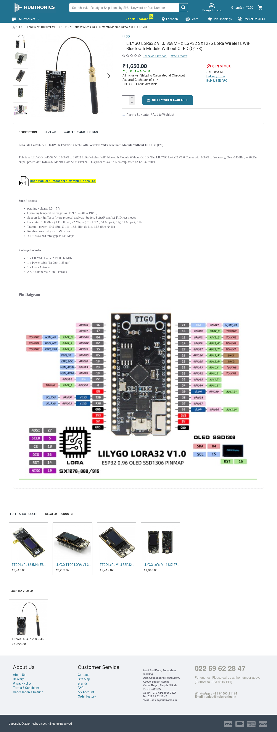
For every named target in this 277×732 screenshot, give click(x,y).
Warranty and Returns (81, 132)
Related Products (58, 514)
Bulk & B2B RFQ (216, 80)
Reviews (50, 132)
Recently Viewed (21, 590)
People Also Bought (23, 514)
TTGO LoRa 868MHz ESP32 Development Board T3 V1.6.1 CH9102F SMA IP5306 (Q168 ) (29, 564)
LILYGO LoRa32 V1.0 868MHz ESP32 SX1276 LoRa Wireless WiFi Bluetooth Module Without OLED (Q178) (29, 639)
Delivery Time (215, 76)
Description (28, 132)
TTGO (126, 36)
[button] (34, 75)
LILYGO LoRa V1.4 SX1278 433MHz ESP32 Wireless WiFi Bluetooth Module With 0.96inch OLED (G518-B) (161, 564)
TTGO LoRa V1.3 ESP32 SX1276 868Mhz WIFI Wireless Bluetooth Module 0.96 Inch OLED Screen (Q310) (117, 564)
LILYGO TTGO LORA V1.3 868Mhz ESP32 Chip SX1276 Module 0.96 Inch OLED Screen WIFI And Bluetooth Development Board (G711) (73, 564)
